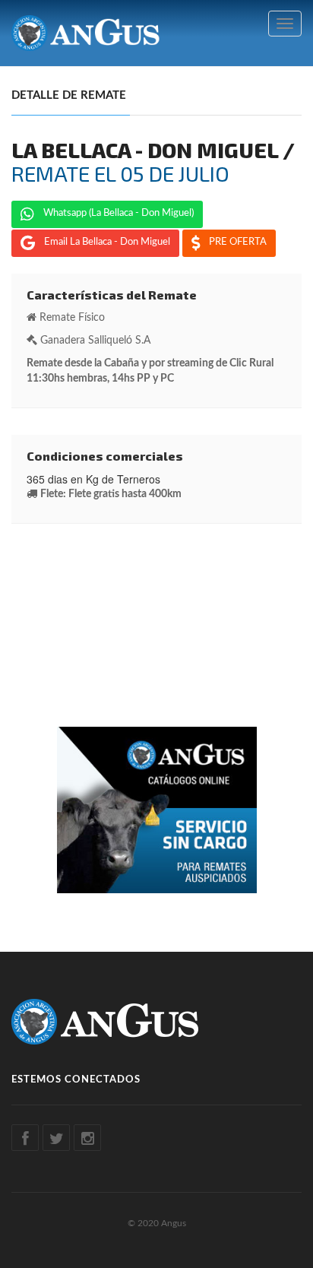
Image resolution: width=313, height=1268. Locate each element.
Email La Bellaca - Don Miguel (107, 242)
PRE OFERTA (238, 242)
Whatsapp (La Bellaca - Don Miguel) (118, 213)
